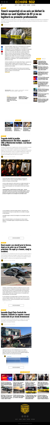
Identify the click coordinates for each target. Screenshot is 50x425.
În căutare (28, 5)
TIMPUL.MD (7, 71)
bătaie (13, 90)
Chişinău (16, 90)
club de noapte (21, 90)
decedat (26, 90)
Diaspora (24, 5)
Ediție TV (16, 5)
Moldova (20, 5)
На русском (33, 5)
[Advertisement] (18, 80)
